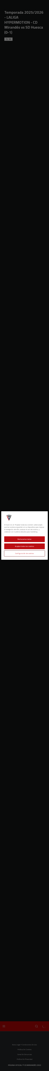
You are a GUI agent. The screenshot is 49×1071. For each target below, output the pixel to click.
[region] (24, 535)
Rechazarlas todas (24, 539)
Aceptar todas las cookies (24, 546)
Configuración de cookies (24, 553)
